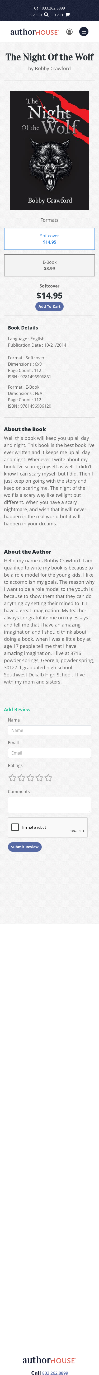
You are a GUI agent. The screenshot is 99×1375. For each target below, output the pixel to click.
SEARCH (36, 14)
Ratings (15, 765)
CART (59, 14)
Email (13, 743)
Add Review (17, 710)
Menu (85, 31)
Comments (19, 791)
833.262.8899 (53, 8)
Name (14, 720)
